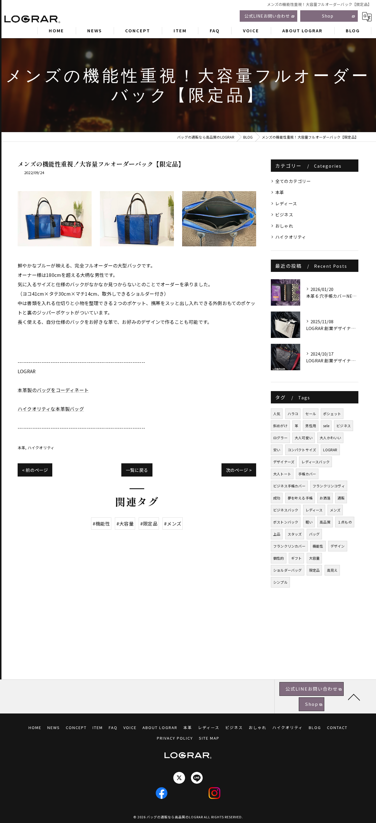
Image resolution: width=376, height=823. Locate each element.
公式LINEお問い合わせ (267, 16)
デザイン (337, 545)
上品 (276, 533)
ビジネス (284, 214)
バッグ (314, 533)
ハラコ (293, 413)
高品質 (325, 521)
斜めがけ (280, 425)
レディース (286, 203)
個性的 (278, 558)
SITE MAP (209, 738)
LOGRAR (330, 449)
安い (276, 449)
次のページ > (239, 470)
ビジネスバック (285, 509)
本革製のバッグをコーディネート (53, 389)
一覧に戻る (137, 470)
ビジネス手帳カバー (289, 485)
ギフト (296, 558)
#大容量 (125, 523)
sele (326, 425)
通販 (341, 497)
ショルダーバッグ (287, 570)
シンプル (280, 582)
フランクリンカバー (289, 545)
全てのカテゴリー (293, 181)
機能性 (318, 545)
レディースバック (315, 461)
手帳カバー (307, 473)
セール (310, 413)
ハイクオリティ (41, 447)
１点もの (345, 521)
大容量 (314, 558)
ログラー (280, 437)
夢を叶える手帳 (300, 497)
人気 (276, 413)
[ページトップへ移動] (354, 697)
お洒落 (325, 497)
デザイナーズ (283, 461)
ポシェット (332, 413)
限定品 (314, 570)
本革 (21, 447)
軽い (309, 521)
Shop (327, 16)
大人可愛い (304, 437)
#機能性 (101, 523)
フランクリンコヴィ (329, 485)
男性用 (310, 425)
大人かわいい (330, 437)
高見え (332, 570)
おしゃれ (284, 226)
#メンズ (172, 523)
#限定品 (148, 523)
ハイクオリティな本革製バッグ (51, 408)
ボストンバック (285, 521)
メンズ (335, 509)
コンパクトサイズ (302, 449)
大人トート (282, 473)
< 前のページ (35, 470)
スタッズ (295, 533)
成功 (276, 497)
